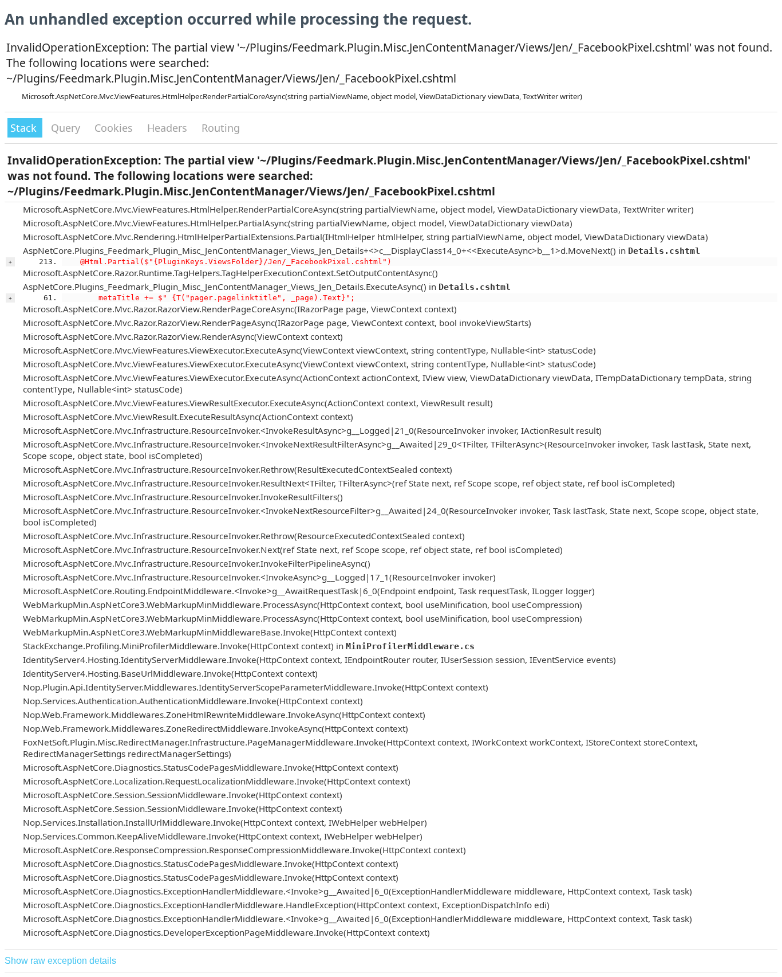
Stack (25, 128)
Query (67, 128)
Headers (168, 128)
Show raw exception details (60, 961)
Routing (221, 128)
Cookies (115, 128)
